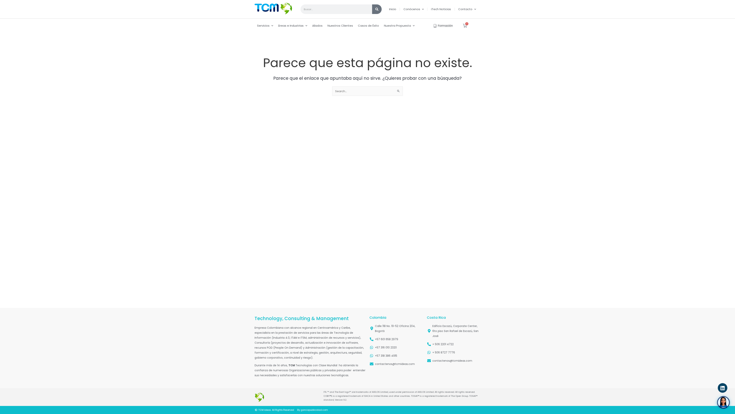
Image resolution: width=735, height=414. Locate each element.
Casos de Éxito (368, 26)
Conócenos (411, 9)
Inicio (392, 9)
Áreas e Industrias (291, 26)
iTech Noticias (441, 9)
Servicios (263, 26)
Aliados (317, 26)
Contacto (465, 9)
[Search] (377, 9)
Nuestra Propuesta (397, 26)
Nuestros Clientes (340, 26)
